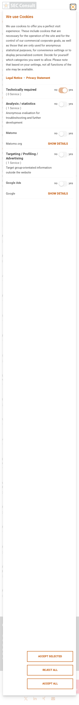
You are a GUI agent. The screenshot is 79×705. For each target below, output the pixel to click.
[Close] (73, 7)
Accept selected (50, 656)
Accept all (50, 683)
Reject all (50, 670)
